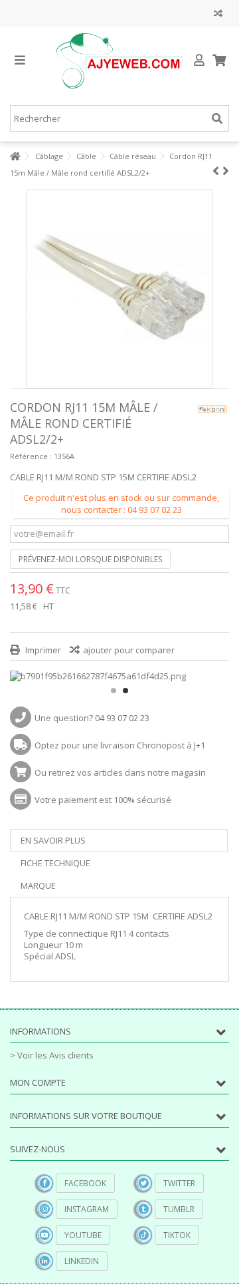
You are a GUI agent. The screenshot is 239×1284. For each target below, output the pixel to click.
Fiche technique (55, 863)
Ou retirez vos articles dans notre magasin (120, 772)
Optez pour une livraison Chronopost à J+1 (120, 745)
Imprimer (42, 650)
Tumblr (179, 1209)
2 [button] (125, 690)
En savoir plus (53, 840)
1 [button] (113, 690)
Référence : (31, 456)
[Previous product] (215, 171)
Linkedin (81, 1261)
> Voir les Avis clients (52, 1055)
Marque (38, 885)
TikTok (177, 1235)
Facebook (85, 1183)
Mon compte (38, 1082)
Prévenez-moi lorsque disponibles (90, 559)
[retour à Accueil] (14, 156)
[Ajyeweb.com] (119, 60)
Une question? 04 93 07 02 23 (92, 718)
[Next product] (225, 171)
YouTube (83, 1235)
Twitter (179, 1183)
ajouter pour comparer (129, 650)
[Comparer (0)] (218, 15)
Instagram (86, 1209)
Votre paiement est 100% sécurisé (103, 800)
